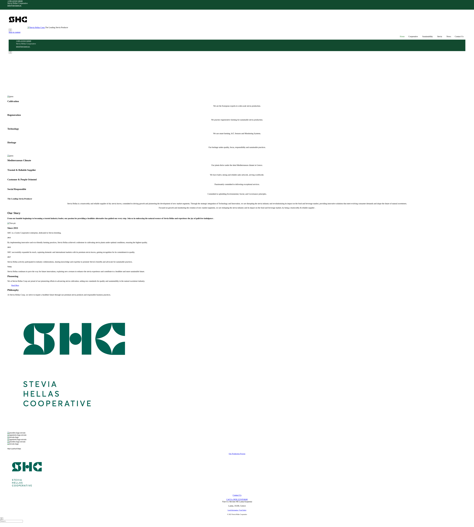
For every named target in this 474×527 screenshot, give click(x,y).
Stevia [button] (439, 36)
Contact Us (459, 36)
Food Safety (242, 510)
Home (402, 36)
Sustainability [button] (427, 36)
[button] (15, 285)
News (448, 36)
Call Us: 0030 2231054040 (237, 499)
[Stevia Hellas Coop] (27, 27)
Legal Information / (233, 510)
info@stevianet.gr (14, 5)
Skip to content (14, 32)
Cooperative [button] (413, 36)
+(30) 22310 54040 (15, 1)
